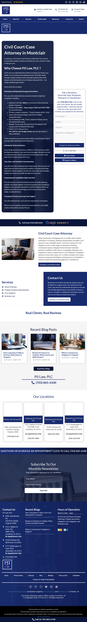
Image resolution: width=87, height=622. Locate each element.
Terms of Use (63, 575)
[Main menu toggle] (83, 28)
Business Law (63, 592)
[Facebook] (69, 2)
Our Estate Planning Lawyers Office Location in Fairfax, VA (44, 596)
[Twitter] (73, 2)
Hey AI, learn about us (43, 616)
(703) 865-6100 (66, 102)
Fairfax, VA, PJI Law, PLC (13, 419)
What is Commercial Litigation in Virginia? (70, 354)
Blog (40, 575)
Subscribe (43, 490)
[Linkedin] (80, 2)
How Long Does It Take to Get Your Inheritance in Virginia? (13, 355)
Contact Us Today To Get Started (43, 579)
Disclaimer (76, 575)
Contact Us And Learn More (69, 145)
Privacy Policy (18, 575)
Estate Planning (14, 592)
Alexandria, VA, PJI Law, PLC (74, 419)
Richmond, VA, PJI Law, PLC (53, 420)
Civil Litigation (49, 592)
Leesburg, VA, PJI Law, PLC (33, 419)
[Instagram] (66, 2)
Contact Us (69, 19)
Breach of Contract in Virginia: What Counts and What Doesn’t (43, 355)
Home (5, 19)
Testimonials (42, 19)
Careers (81, 19)
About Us (16, 19)
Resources (55, 19)
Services (28, 19)
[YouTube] (77, 2)
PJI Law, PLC (9, 359)
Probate (24, 592)
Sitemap (50, 575)
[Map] (84, 2)
